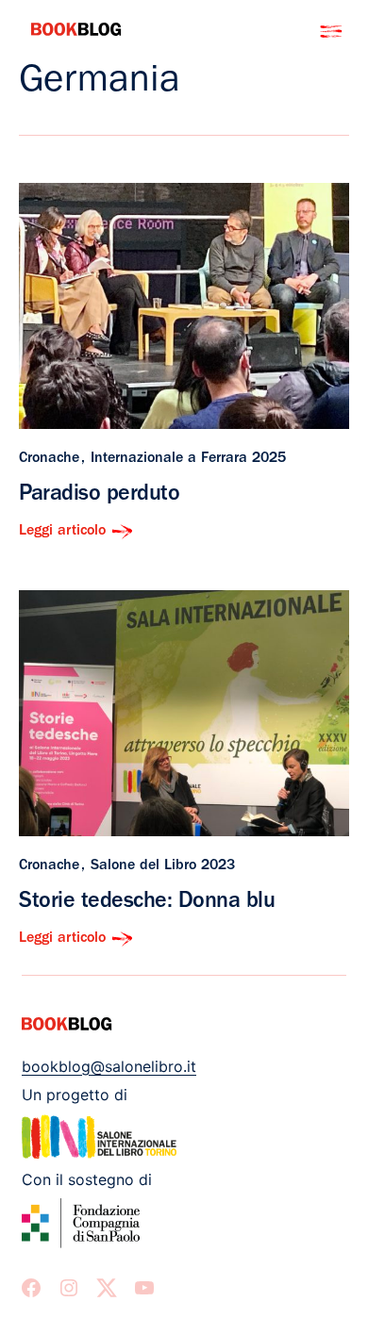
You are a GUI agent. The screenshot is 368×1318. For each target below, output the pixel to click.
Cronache (49, 459)
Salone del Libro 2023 (163, 866)
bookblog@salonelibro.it (109, 1066)
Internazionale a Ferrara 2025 (188, 459)
